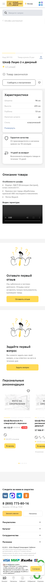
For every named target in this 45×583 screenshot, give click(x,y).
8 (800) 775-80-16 (15, 503)
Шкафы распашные (13, 20)
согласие (17, 571)
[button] (3, 4)
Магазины (33, 513)
